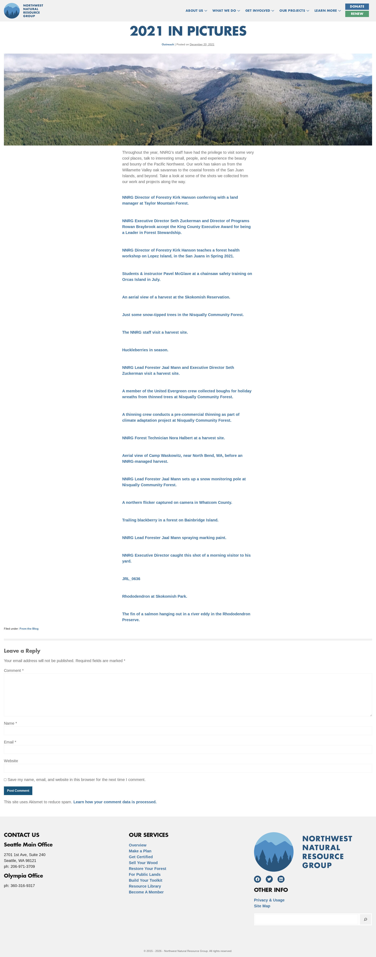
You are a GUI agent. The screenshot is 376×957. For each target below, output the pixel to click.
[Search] (365, 919)
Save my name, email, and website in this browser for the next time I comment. (77, 779)
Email (10, 742)
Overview (137, 845)
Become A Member (146, 892)
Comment (14, 670)
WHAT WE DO (224, 10)
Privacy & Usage (269, 900)
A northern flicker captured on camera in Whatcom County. (177, 502)
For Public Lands (145, 874)
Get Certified (141, 857)
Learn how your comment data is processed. (115, 802)
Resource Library (145, 886)
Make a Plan (140, 851)
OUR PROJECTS (292, 10)
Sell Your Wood (143, 863)
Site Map (262, 906)
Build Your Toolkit (145, 880)
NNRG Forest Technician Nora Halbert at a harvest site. (173, 438)
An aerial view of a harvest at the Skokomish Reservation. (176, 297)
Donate (357, 6)
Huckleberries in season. (145, 350)
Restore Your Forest (147, 868)
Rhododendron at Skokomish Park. (154, 596)
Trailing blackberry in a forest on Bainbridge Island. (170, 520)
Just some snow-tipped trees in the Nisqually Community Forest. (183, 315)
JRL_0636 (131, 579)
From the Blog (29, 628)
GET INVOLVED (258, 10)
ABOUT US (195, 10)
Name (10, 723)
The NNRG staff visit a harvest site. (155, 332)
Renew (357, 13)
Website (11, 761)
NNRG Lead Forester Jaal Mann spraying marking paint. (174, 538)
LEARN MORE (326, 10)
